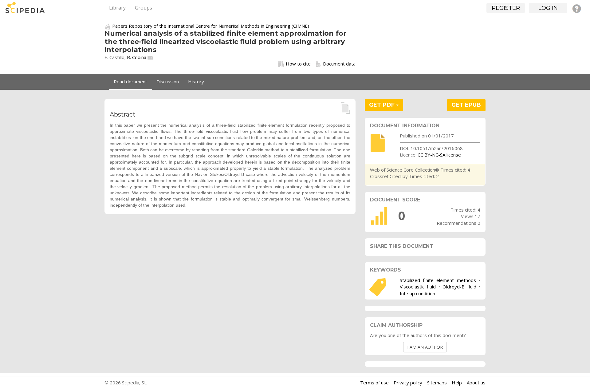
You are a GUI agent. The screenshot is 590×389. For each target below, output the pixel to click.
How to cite (298, 64)
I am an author (425, 347)
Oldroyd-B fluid (459, 287)
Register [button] (506, 8)
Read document (130, 81)
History (196, 81)
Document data (339, 64)
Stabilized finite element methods (438, 280)
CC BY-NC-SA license (439, 155)
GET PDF (382, 104)
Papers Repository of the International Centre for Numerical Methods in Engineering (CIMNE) (210, 26)
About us (476, 382)
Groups (143, 7)
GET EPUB (466, 104)
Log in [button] (548, 8)
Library (117, 7)
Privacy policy (408, 382)
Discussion (167, 81)
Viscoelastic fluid (418, 287)
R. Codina (136, 57)
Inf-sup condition (417, 293)
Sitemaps (437, 382)
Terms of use (374, 382)
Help (457, 382)
